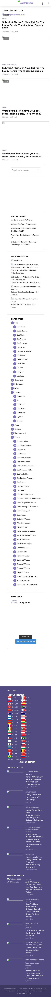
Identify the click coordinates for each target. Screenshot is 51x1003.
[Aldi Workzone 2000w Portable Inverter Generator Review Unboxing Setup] (15, 880)
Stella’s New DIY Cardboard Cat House (33, 950)
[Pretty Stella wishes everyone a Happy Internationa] (25, 622)
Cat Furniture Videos (34, 943)
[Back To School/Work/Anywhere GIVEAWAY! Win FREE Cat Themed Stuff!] (15, 775)
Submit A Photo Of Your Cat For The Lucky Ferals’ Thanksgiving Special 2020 (23, 25)
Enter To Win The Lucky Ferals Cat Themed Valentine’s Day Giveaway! (34, 862)
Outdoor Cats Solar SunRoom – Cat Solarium (35, 933)
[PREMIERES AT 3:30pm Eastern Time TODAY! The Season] (25, 612)
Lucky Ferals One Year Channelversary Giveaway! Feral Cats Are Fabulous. (34, 815)
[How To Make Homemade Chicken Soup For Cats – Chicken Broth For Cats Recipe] (15, 903)
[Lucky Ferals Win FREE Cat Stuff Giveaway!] (15, 796)
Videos (14, 65)
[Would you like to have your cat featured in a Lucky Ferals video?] (25, 134)
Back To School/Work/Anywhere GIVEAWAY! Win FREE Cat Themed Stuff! (34, 779)
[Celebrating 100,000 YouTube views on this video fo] (25, 632)
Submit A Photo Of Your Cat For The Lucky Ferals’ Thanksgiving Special (23, 69)
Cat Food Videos (32, 899)
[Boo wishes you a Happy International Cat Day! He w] (25, 619)
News (4, 19)
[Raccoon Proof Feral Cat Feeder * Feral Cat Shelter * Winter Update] (15, 964)
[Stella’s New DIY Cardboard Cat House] (15, 947)
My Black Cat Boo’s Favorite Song (23, 224)
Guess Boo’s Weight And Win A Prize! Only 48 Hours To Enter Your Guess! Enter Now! (34, 840)
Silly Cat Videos (31, 945)
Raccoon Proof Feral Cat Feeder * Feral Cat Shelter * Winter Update (34, 974)
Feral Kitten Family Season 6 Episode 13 (25, 236)
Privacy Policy (28, 993)
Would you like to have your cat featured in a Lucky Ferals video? (21, 112)
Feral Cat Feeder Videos (35, 960)
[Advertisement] (25, 193)
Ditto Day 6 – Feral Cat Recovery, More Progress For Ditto (23, 243)
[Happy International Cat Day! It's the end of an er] (25, 629)
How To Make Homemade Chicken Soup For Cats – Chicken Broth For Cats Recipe (34, 910)
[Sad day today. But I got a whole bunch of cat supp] (25, 616)
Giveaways (30, 772)
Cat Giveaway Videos (33, 827)
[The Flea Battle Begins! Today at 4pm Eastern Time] (25, 609)
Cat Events (6, 65)
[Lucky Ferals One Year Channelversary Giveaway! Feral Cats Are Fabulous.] (15, 811)
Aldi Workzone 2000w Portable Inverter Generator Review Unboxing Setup (34, 887)
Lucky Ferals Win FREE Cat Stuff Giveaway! (33, 797)
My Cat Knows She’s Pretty (21, 220)
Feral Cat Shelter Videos (32, 925)
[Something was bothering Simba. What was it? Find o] (25, 625)
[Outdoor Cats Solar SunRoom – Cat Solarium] (15, 928)
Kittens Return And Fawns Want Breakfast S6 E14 (23, 229)
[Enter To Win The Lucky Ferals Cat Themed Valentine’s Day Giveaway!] (15, 858)
